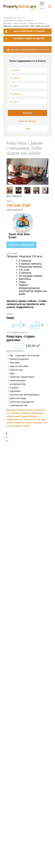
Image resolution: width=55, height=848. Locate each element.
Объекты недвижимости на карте (29, 50)
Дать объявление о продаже (29, 31)
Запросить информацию (21, 245)
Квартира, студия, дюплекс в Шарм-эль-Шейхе (23, 23)
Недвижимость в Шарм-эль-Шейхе (18, 20)
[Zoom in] (7, 433)
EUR (14, 210)
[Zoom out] (7, 437)
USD (9, 210)
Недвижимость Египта (13, 18)
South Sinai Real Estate (19, 236)
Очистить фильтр (27, 121)
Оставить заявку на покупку (29, 38)
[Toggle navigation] (50, 6)
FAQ (28, 128)
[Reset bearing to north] (7, 441)
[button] (44, 190)
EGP (20, 210)
